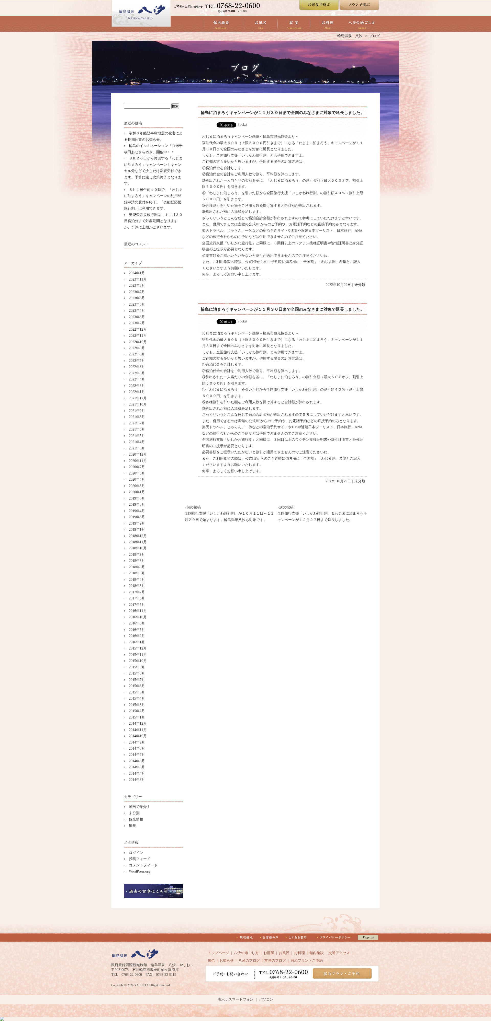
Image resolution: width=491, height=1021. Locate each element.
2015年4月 (137, 698)
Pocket (242, 124)
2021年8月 (137, 417)
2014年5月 (137, 767)
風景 (132, 826)
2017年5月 (137, 605)
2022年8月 (137, 354)
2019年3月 (137, 517)
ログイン (136, 853)
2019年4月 (137, 511)
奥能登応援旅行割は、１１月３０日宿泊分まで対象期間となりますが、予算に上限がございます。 (153, 221)
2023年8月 (137, 285)
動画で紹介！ (139, 807)
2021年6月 (137, 429)
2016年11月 (138, 611)
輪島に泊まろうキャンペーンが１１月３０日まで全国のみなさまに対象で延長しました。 (282, 112)
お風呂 (284, 953)
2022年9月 (137, 348)
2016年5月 (137, 630)
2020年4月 (137, 479)
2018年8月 (137, 561)
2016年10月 (138, 617)
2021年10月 (138, 404)
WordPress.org (139, 871)
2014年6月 (137, 761)
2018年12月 (138, 536)
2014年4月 (137, 773)
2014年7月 (137, 755)
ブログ (374, 36)
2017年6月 (137, 598)
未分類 (134, 813)
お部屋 (268, 953)
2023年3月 (137, 317)
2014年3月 (137, 780)
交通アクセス (339, 953)
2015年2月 (137, 711)
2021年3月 (137, 448)
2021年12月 (138, 398)
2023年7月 (137, 292)
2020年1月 (137, 492)
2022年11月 (138, 336)
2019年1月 (137, 529)
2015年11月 (138, 655)
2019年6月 (137, 498)
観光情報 (136, 819)
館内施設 (316, 953)
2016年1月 (137, 642)
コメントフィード (143, 865)
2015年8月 (137, 673)
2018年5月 (137, 573)
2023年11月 (138, 279)
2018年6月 (137, 567)
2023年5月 (137, 304)
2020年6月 (137, 473)
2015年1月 (137, 717)
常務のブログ (275, 960)
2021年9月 (137, 411)
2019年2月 (137, 523)
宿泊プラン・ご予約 (307, 960)
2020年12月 (138, 454)
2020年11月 (138, 461)
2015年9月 (137, 667)
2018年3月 (137, 586)
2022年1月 (137, 392)
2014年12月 (138, 723)
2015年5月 (137, 692)
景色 (211, 960)
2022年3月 (137, 386)
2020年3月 (137, 486)
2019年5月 (137, 504)
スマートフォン (240, 999)
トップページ (218, 953)
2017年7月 (137, 592)
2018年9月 (137, 554)
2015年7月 (137, 680)
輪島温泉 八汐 (349, 36)
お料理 (299, 953)
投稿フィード (139, 859)
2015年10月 (138, 661)
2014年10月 (138, 736)
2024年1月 (137, 273)
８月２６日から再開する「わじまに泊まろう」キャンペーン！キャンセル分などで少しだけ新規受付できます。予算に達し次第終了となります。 (153, 170)
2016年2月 (137, 636)
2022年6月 (137, 367)
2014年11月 (138, 730)
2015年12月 (138, 648)
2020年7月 (137, 467)
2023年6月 (137, 298)
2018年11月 (138, 542)
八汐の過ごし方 (246, 953)
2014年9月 (137, 742)
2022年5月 (137, 373)
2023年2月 (137, 323)
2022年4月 (137, 379)
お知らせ (226, 960)
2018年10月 (138, 548)
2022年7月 (137, 361)
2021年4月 (137, 442)
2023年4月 (137, 310)
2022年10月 (138, 342)
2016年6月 (137, 623)
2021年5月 (137, 436)
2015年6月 (137, 686)
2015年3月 (137, 705)
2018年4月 (137, 580)
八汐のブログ (249, 960)
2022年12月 (138, 329)
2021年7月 (137, 423)
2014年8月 (137, 748)
